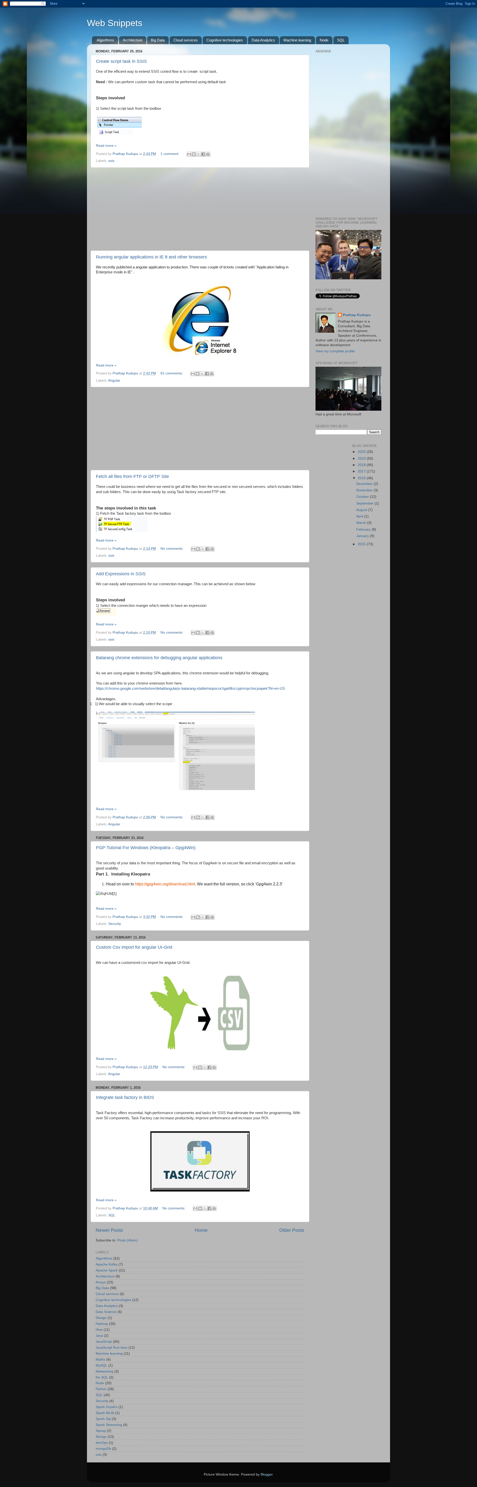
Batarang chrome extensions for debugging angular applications (159, 657)
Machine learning (297, 40)
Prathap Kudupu (357, 315)
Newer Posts (109, 1230)
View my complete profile (335, 351)
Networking (104, 1371)
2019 (362, 458)
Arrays (101, 1282)
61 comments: (172, 373)
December (365, 484)
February (364, 529)
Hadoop (102, 1324)
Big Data (158, 40)
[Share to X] (198, 154)
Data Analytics (263, 40)
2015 (362, 544)
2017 (362, 471)
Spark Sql (103, 1419)
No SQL (102, 1377)
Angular (114, 380)
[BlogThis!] (193, 154)
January (363, 536)
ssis (111, 161)
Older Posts (291, 1230)
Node (324, 40)
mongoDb (103, 1449)
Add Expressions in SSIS (121, 573)
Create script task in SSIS (121, 61)
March (361, 523)
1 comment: (170, 154)
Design (101, 1318)
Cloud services (185, 40)
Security (114, 924)
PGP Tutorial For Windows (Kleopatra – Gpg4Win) (146, 847)
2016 (362, 478)
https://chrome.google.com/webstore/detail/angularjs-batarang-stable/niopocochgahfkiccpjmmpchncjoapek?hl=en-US (190, 688)
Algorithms (105, 40)
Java (99, 1336)
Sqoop (101, 1431)
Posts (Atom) (127, 1240)
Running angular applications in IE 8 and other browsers (151, 256)
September (365, 503)
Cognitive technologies (224, 40)
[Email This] (189, 154)
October (363, 497)
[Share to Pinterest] (207, 154)
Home (201, 1230)
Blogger (267, 1474)
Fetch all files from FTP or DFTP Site (132, 476)
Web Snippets (114, 23)
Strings (101, 1437)
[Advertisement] (200, 209)
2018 (362, 465)
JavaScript (104, 1341)
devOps (102, 1443)
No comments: (172, 548)
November (365, 490)
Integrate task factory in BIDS (125, 1097)
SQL (341, 40)
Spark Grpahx (107, 1407)
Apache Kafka (107, 1264)
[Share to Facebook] (203, 154)
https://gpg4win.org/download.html (165, 884)
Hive (99, 1330)
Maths (100, 1359)
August (362, 510)
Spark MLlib (105, 1413)
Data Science (106, 1312)
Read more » (106, 145)
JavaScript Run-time (111, 1347)
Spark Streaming (109, 1425)
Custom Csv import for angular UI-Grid (134, 947)
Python (101, 1389)
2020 (362, 452)
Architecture (132, 40)
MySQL (101, 1365)
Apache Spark (107, 1270)
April (360, 516)
